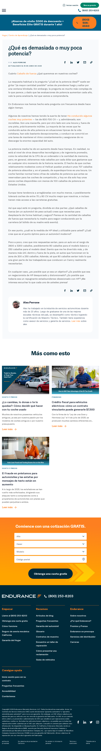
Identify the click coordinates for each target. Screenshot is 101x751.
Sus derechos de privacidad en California (28, 742)
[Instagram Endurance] (97, 722)
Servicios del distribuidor (82, 636)
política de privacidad (5, 742)
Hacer (19, 544)
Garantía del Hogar (11, 640)
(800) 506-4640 (85, 22)
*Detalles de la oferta (91, 742)
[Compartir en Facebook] (65, 62)
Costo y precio (9, 397)
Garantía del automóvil (47, 626)
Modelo (20, 551)
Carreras (74, 642)
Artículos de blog (44, 615)
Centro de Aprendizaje (18, 35)
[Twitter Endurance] (91, 722)
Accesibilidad (9, 691)
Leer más (75, 321)
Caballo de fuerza (26, 73)
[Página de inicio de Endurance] (21, 596)
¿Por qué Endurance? (80, 621)
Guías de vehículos (45, 659)
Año (18, 536)
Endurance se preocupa (82, 631)
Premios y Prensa (79, 626)
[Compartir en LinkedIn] (71, 62)
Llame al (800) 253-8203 (14, 615)
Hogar (4, 35)
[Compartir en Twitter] (78, 62)
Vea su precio (90, 5)
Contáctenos (8, 696)
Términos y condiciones (73, 742)
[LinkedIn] (84, 722)
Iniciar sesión (72, 5)
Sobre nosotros (78, 615)
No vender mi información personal (54, 742)
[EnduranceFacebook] (78, 722)
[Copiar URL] (91, 62)
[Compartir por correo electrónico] (84, 62)
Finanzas (56, 397)
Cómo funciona (9, 626)
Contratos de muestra (47, 636)
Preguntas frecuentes (47, 621)
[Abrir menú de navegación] (4, 10)
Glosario (40, 631)
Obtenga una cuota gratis (50, 573)
